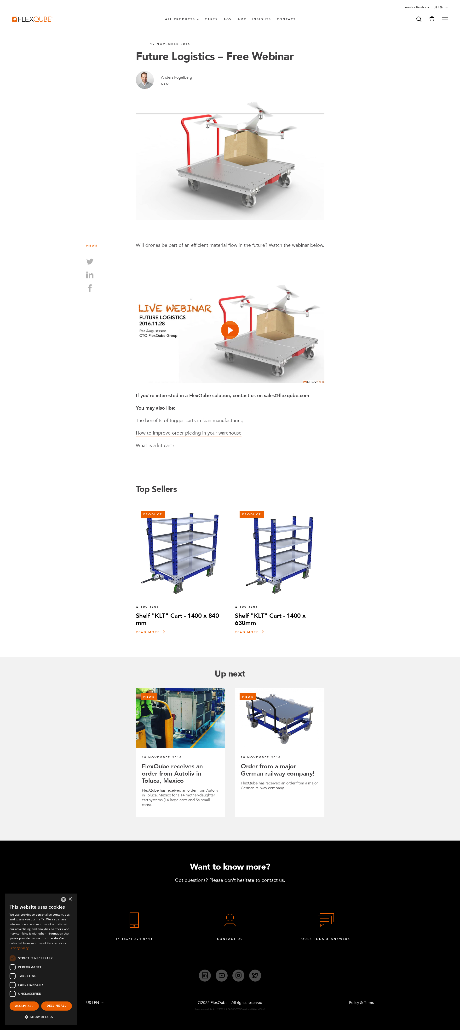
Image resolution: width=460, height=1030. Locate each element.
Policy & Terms (361, 1002)
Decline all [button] (56, 1006)
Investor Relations (416, 7)
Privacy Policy (19, 948)
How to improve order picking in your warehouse (189, 433)
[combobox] (63, 899)
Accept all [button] (24, 1006)
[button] (418, 19)
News (92, 245)
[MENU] (443, 19)
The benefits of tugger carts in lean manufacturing (189, 420)
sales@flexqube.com (286, 395)
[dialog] (41, 959)
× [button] (70, 899)
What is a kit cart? (155, 445)
